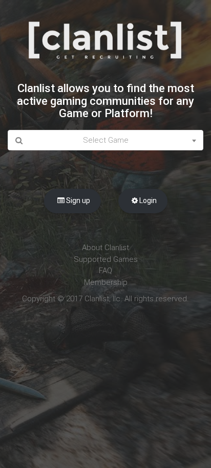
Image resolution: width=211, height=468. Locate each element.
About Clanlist (105, 247)
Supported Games (106, 259)
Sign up (77, 200)
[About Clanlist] (105, 39)
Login (147, 200)
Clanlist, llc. (103, 298)
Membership (106, 282)
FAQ (105, 270)
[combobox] (105, 140)
